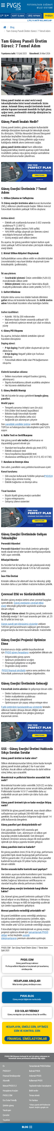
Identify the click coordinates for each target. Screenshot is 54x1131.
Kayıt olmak (18, 15)
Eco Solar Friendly (9, 1100)
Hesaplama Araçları (10, 1090)
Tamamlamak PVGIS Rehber (40, 1066)
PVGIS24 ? (7, 1071)
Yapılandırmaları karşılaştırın (40, 1085)
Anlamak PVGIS (35, 1076)
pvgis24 (49, 15)
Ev (3, 1066)
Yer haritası (33, 1100)
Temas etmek (34, 1095)
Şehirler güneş (8, 1105)
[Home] (4, 27)
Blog (12, 27)
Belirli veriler (33, 1090)
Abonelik (6, 1080)
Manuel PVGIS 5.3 (9, 1085)
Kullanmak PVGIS (35, 1080)
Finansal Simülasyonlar (27, 1039)
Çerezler (6, 1115)
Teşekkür (6, 1120)
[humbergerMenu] (3, 5)
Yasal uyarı (7, 1110)
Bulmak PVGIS (34, 1071)
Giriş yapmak (34, 15)
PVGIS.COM (7, 1095)
